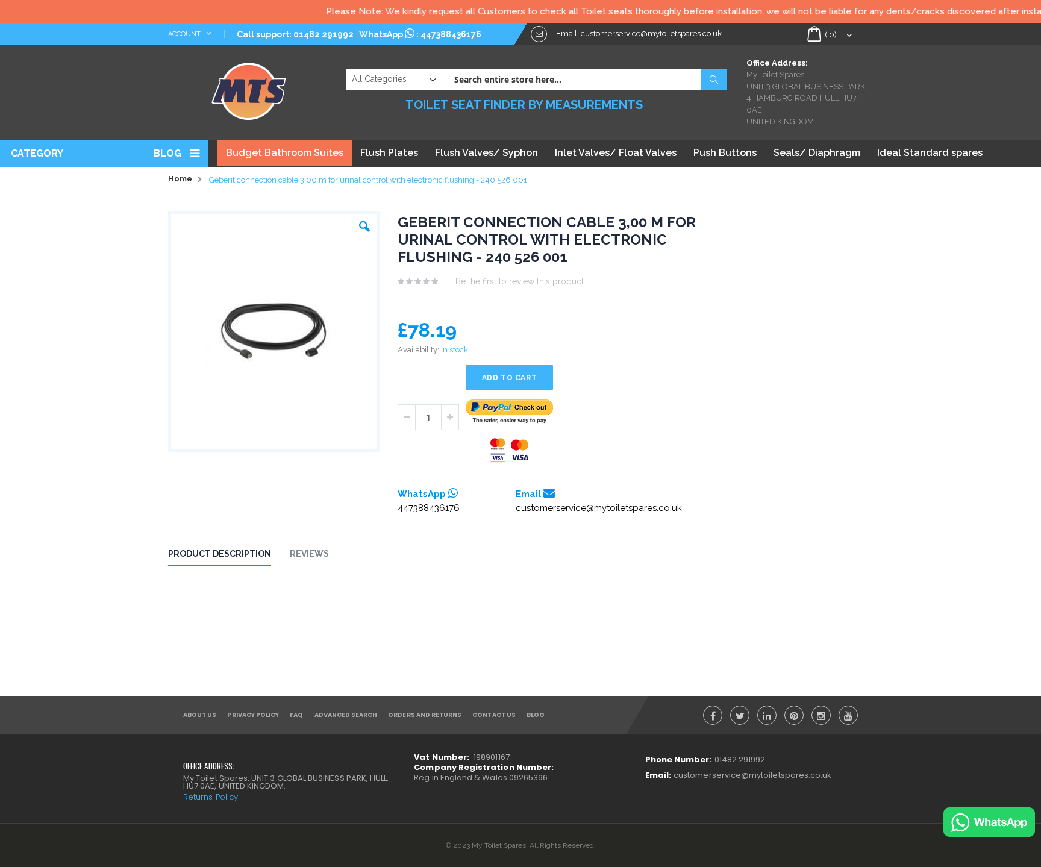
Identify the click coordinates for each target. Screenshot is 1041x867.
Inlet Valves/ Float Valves (616, 152)
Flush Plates (389, 152)
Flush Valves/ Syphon (486, 152)
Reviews (309, 554)
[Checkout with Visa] (510, 450)
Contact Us (494, 714)
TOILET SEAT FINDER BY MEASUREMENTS (524, 105)
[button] (364, 223)
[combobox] (584, 79)
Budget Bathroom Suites (284, 152)
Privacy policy (253, 714)
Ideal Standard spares (930, 152)
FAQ (296, 714)
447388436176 (450, 34)
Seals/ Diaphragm (817, 152)
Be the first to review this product (519, 281)
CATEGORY (37, 153)
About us (199, 714)
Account (185, 34)
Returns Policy (210, 797)
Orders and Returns (424, 714)
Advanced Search (346, 714)
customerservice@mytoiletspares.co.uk (599, 507)
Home (180, 178)
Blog (167, 153)
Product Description (219, 554)
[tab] (228, 555)
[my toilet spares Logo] (249, 88)
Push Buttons (725, 152)
